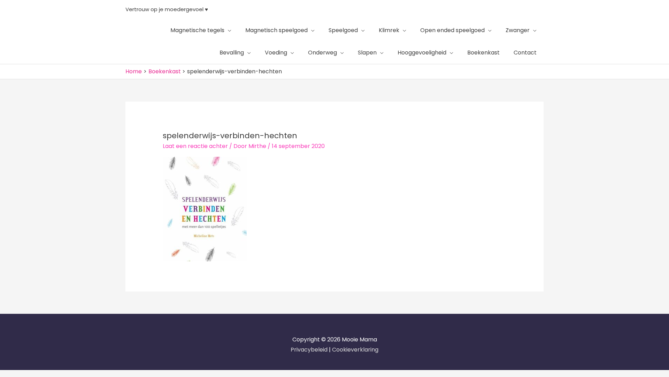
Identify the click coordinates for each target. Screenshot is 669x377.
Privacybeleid (310, 350)
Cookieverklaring (355, 350)
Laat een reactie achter (195, 146)
